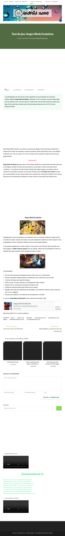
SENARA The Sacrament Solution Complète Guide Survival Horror (19, 493)
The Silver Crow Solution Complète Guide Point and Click (17, 491)
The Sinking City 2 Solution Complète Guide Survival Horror (17, 489)
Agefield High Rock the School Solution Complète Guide (17, 481)
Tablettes (32, 3)
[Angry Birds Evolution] (8, 306)
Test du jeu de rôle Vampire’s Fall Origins (52, 363)
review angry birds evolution (17, 319)
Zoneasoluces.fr (21, 533)
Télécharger (58, 307)
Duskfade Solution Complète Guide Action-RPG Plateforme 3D (18, 483)
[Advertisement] (32, 67)
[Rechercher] (59, 408)
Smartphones (55, 1)
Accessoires (48, 1)
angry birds (29, 317)
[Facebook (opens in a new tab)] (60, 20)
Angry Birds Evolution (22, 303)
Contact (14, 533)
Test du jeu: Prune (12, 362)
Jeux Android (18, 1)
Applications (25, 1)
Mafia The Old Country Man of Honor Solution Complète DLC (18, 485)
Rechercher (6, 405)
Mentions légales (30, 533)
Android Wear (39, 1)
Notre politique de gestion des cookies (44, 533)
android (12, 317)
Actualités (11, 1)
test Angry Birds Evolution (33, 319)
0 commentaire (29, 90)
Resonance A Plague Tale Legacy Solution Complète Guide (17, 479)
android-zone (20, 317)
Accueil (6, 1)
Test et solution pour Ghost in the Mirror (32, 363)
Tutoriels (32, 1)
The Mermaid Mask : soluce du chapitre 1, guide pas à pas (17, 487)
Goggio (7, 90)
